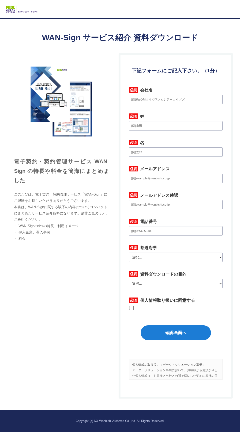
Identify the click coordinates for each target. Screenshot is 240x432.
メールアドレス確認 (153, 195)
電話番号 (143, 221)
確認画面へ (175, 332)
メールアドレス (149, 169)
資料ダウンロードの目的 (158, 274)
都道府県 (143, 247)
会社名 (141, 90)
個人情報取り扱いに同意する (162, 300)
